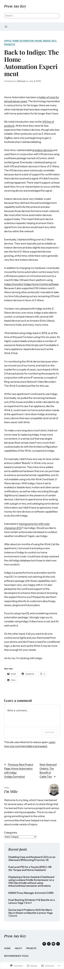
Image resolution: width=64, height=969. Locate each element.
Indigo (46, 40)
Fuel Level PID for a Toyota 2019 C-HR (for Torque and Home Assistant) (29, 868)
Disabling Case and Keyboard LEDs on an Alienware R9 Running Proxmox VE (31, 858)
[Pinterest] (44, 944)
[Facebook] (53, 944)
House (38, 40)
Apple (7, 40)
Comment (49, 732)
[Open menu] (6, 26)
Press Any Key (15, 6)
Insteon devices (44, 150)
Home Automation (23, 40)
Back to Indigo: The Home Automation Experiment (31, 63)
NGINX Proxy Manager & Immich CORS (31, 893)
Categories (10, 832)
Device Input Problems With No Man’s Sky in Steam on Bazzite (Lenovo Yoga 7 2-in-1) (30, 913)
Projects (9, 44)
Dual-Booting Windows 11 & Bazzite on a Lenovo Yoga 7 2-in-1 (31, 901)
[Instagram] (49, 944)
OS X (53, 40)
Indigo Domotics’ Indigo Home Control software (31, 284)
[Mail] (58, 944)
